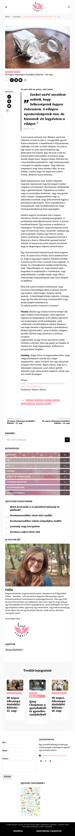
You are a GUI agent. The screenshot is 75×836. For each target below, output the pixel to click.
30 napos (30, 400)
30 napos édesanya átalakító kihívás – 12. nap (13, 704)
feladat (56, 400)
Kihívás (16, 72)
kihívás (47, 403)
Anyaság (9, 72)
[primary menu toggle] (6, 7)
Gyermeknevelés (27, 403)
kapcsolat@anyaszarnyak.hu (54, 755)
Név (4, 743)
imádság (40, 403)
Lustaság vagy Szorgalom (25, 526)
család (47, 400)
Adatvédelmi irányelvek (49, 831)
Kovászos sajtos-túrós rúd (25, 531)
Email (5, 751)
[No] (73, 829)
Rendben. (18, 831)
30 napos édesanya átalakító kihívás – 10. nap (58, 704)
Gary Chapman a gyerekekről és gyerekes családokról (37, 708)
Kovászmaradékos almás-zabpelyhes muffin (36, 520)
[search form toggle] (69, 7)
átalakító (39, 400)
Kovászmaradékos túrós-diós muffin (31, 515)
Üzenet (5, 759)
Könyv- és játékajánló (34, 696)
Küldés (7, 776)
